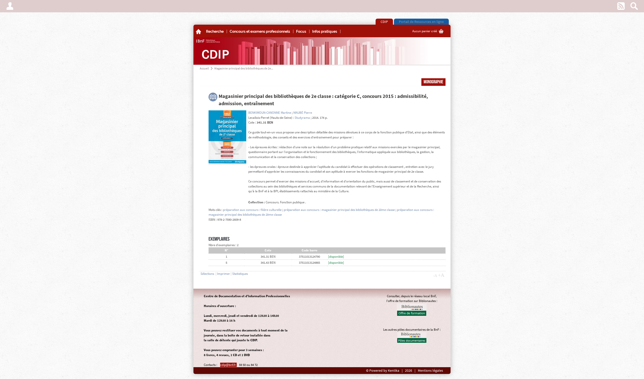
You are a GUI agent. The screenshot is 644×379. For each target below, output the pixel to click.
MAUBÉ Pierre (302, 112)
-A (435, 276)
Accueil (204, 68)
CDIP (384, 21)
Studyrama (302, 118)
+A (441, 275)
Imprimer (223, 274)
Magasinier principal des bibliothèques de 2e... (243, 68)
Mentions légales (430, 370)
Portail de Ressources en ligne (421, 21)
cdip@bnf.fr (228, 365)
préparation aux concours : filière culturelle (252, 210)
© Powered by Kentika (382, 370)
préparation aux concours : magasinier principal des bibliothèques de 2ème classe (339, 210)
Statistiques (240, 274)
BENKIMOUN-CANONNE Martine (269, 112)
